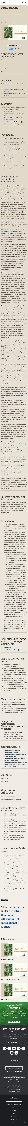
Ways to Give (14, 1119)
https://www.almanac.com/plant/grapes (15, 762)
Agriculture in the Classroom (14, 1104)
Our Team (9, 1071)
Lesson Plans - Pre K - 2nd (14, 45)
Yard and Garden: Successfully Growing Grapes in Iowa (14, 395)
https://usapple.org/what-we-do (13, 752)
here (13, 475)
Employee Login (14, 1122)
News (14, 1113)
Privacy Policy (22, 1122)
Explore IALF (14, 1098)
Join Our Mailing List (14, 1042)
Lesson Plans (14, 1107)
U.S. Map (6, 647)
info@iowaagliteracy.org (14, 1068)
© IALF (6, 1122)
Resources (14, 1116)
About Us (14, 1110)
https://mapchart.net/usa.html (12, 750)
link (9, 265)
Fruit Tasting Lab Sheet (10, 650)
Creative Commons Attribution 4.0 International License (11, 918)
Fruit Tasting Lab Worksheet (12, 122)
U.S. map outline (8, 124)
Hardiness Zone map (7, 233)
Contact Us (18, 1071)
